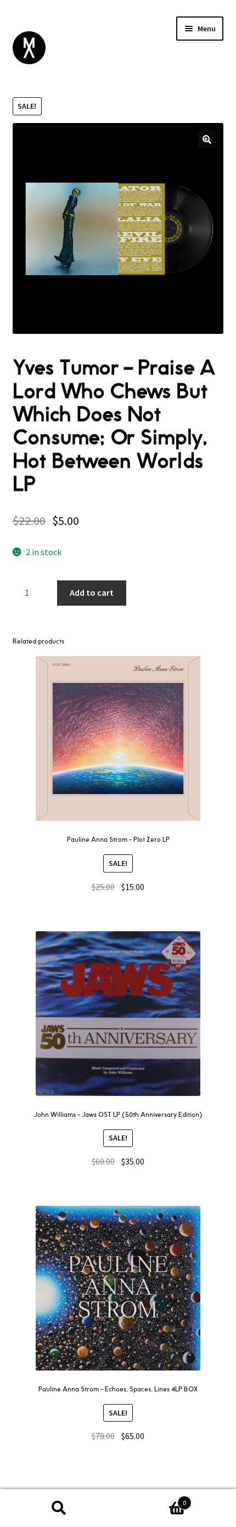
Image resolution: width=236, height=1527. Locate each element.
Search (59, 1508)
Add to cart (92, 592)
